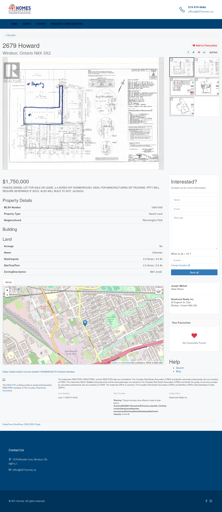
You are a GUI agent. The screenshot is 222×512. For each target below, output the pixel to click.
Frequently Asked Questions (67, 24)
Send (193, 272)
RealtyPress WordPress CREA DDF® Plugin (21, 424)
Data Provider (119, 393)
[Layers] (158, 291)
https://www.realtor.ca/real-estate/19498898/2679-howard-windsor (39, 371)
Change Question (179, 265)
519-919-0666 (197, 7)
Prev (5, 113)
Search (180, 367)
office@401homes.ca (200, 11)
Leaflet (115, 362)
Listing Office (174, 393)
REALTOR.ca (12, 385)
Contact (41, 24)
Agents (27, 24)
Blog (178, 371)
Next (161, 113)
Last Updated (63, 393)
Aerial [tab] (8, 282)
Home (14, 24)
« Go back (10, 35)
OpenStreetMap (127, 362)
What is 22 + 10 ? (181, 253)
